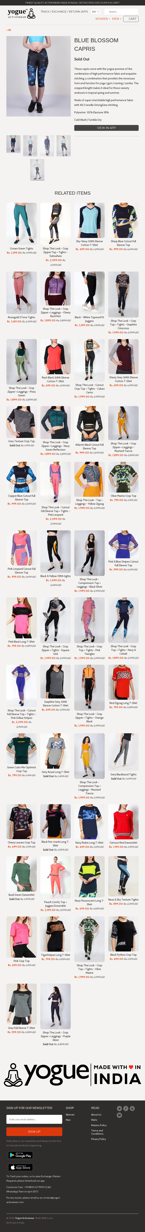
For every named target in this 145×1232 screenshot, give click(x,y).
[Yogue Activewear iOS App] (20, 1171)
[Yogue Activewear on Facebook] (126, 1108)
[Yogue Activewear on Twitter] (120, 1108)
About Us (96, 1114)
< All (8, 30)
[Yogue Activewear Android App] (20, 1159)
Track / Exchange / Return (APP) (64, 11)
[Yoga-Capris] (38, 76)
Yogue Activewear (24, 1218)
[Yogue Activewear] (21, 14)
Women (102, 19)
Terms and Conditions (97, 1132)
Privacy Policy (98, 1139)
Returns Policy (99, 1125)
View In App (106, 128)
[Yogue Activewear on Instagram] (133, 1108)
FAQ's (94, 1120)
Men (116, 19)
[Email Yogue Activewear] (120, 1115)
